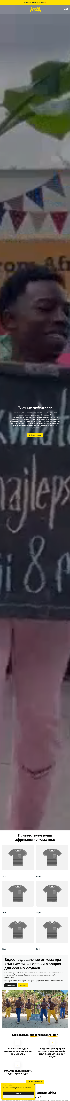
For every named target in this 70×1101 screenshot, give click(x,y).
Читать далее (10, 985)
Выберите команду (35, 435)
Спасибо (18, 1093)
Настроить (18, 1097)
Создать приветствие (35, 1082)
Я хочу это (23, 985)
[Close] (34, 1084)
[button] (2, 9)
